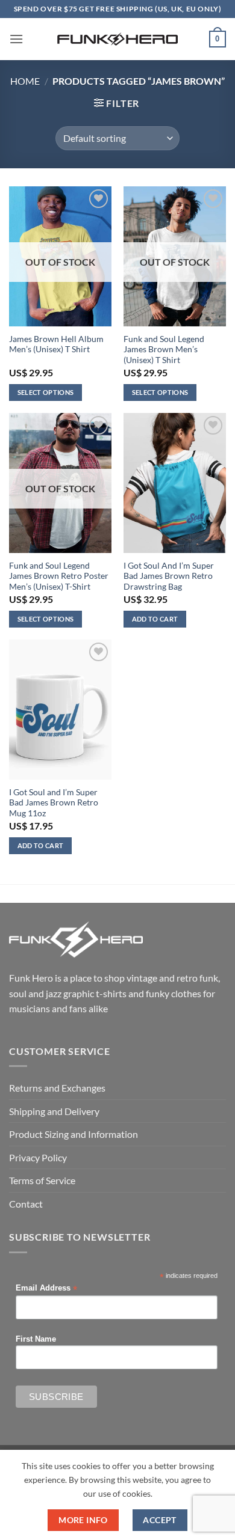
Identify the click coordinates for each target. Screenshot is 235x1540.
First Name (36, 1339)
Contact (26, 1203)
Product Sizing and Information (73, 1134)
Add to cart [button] (155, 619)
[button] (16, 38)
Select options (45, 392)
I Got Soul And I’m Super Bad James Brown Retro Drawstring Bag (169, 576)
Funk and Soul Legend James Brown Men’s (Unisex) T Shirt (164, 349)
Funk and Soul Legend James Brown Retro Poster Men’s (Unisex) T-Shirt (58, 576)
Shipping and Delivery (54, 1111)
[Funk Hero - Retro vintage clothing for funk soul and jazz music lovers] (117, 39)
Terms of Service (42, 1180)
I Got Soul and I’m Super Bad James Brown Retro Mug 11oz (53, 802)
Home (25, 81)
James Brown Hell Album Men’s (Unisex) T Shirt (56, 344)
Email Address (46, 1288)
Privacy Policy (38, 1157)
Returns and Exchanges (57, 1087)
